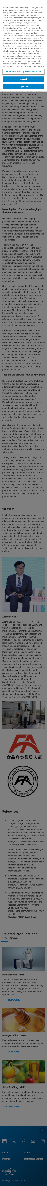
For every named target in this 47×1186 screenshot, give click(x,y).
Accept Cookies (23, 87)
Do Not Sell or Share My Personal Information (23, 72)
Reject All (23, 79)
